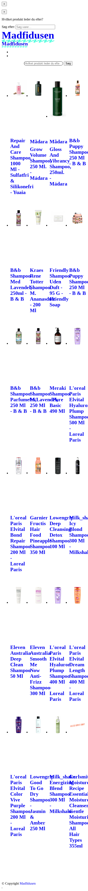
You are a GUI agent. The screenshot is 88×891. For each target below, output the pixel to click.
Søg (68, 63)
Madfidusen (28, 883)
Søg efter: (8, 27)
